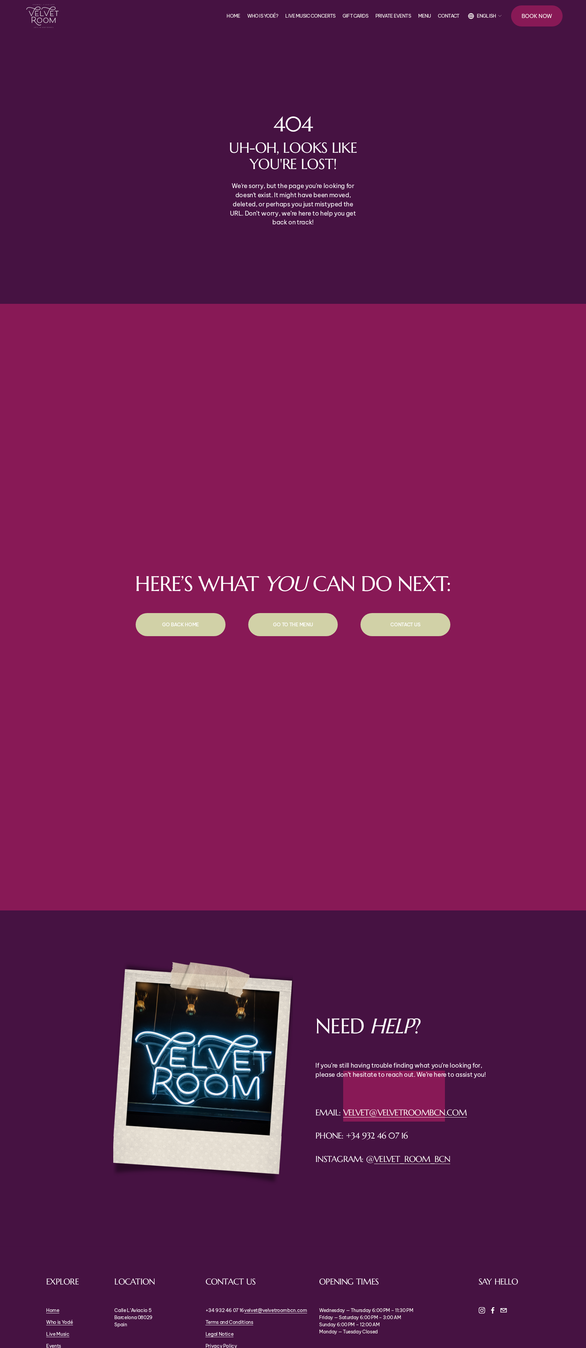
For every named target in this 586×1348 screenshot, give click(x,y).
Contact (448, 16)
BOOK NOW (537, 16)
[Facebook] (492, 1310)
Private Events (393, 16)
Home (233, 16)
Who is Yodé (59, 1322)
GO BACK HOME (180, 625)
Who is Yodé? (262, 16)
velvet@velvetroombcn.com (405, 1112)
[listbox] (485, 16)
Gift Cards (355, 16)
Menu (424, 16)
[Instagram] (481, 1310)
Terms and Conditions (229, 1322)
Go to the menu (293, 625)
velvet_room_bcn (412, 1158)
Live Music (57, 1334)
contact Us (405, 625)
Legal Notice (220, 1334)
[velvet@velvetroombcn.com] (503, 1310)
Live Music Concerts (310, 16)
